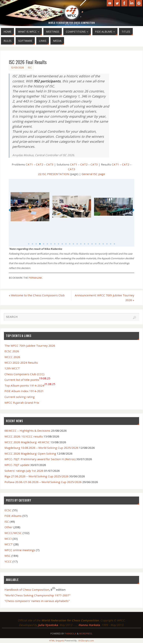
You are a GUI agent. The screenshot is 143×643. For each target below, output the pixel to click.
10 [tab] (62, 244)
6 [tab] (47, 244)
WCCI (8, 538)
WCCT (8, 544)
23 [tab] (110, 244)
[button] (9, 210)
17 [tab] (88, 244)
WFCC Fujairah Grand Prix (21, 402)
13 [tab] (73, 244)
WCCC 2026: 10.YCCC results (23, 436)
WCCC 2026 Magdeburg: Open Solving (30, 453)
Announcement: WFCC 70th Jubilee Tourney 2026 (104, 297)
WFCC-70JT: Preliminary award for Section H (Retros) (40, 459)
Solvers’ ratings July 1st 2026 (23, 470)
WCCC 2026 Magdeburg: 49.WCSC (27, 442)
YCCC (8, 561)
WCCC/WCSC (13, 533)
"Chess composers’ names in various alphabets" (37, 601)
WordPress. (86, 633)
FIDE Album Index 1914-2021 (24, 391)
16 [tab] (84, 244)
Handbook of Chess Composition (26, 589)
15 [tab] (81, 244)
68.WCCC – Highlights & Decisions (27, 430)
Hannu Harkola (89, 625)
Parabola (70, 633)
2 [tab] (32, 244)
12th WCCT (12, 368)
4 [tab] (40, 244)
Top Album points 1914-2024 (29, 384)
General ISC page (93, 174)
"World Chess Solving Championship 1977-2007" (37, 595)
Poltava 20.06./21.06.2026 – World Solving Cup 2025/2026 (43, 482)
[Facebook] (124, 3)
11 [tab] (66, 244)
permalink (35, 277)
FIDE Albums (13, 516)
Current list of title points (27, 379)
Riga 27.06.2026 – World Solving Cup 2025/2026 (36, 476)
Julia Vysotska (48, 625)
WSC (7, 555)
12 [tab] (70, 244)
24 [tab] (114, 244)
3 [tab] (36, 244)
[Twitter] (117, 3)
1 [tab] (29, 244)
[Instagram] (139, 3)
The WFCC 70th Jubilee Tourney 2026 (29, 345)
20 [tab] (99, 244)
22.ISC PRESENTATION (53, 174)
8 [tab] (55, 244)
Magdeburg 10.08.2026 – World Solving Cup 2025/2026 (41, 448)
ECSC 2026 (11, 351)
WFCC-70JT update (17, 465)
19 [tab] (96, 244)
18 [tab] (92, 244)
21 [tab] (103, 244)
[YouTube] (110, 3)
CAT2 (39, 164)
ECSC (8, 510)
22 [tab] (107, 244)
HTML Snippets (56, 640)
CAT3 (49, 164)
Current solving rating (19, 397)
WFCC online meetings (19, 550)
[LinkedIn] (131, 3)
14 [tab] (77, 244)
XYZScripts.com (86, 640)
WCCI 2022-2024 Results (21, 362)
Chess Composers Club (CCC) (24, 374)
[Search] (134, 317)
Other (8, 527)
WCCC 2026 (12, 357)
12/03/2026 (17, 67)
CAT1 (29, 164)
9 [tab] (58, 244)
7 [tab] (51, 244)
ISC (30, 67)
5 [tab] (43, 244)
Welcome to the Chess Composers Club (37, 295)
